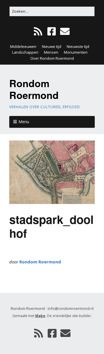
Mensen (51, 52)
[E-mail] (65, 31)
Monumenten (76, 52)
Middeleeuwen (23, 46)
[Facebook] (51, 31)
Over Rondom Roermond (52, 58)
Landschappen (25, 52)
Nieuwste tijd (78, 46)
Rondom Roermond (34, 89)
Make (40, 315)
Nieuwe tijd (51, 46)
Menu (23, 121)
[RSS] (38, 31)
